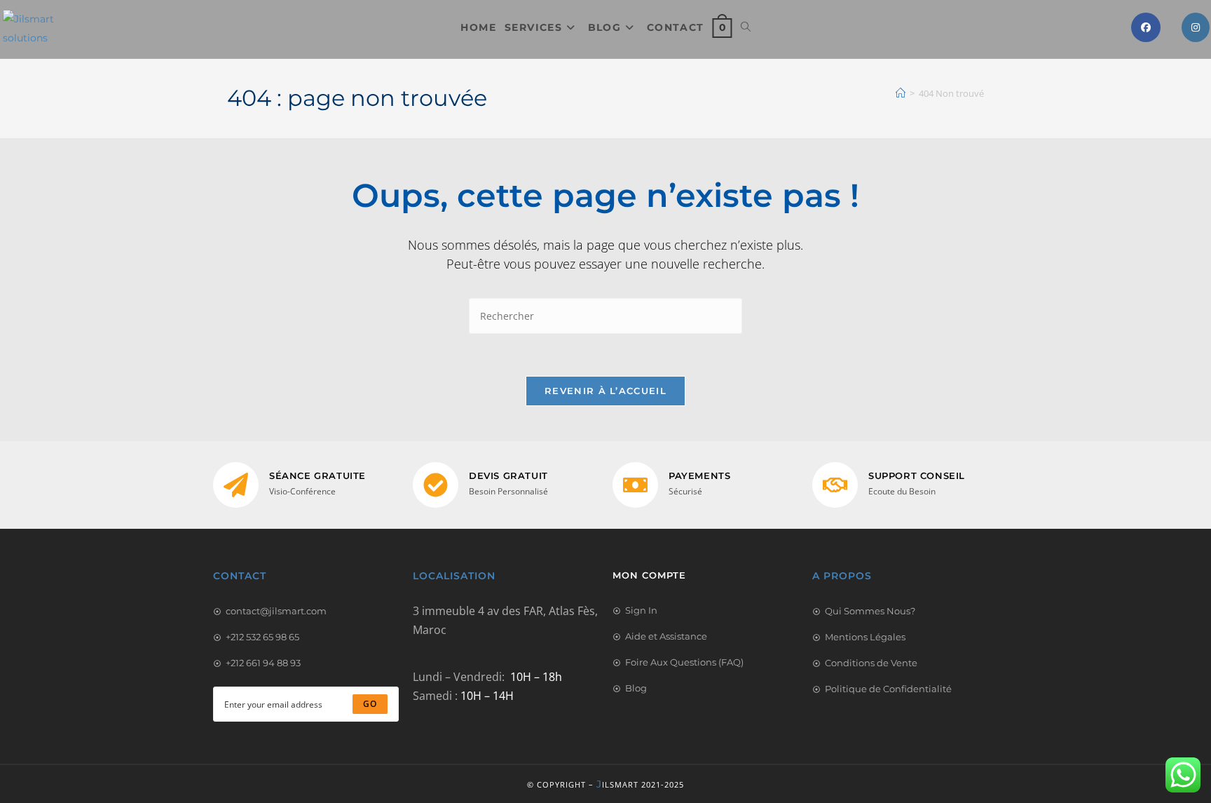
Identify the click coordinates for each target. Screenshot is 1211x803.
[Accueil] (900, 93)
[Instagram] (1196, 27)
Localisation (454, 575)
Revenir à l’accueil (605, 390)
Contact (239, 575)
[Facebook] (1146, 27)
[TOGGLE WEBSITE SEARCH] (746, 27)
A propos (842, 575)
